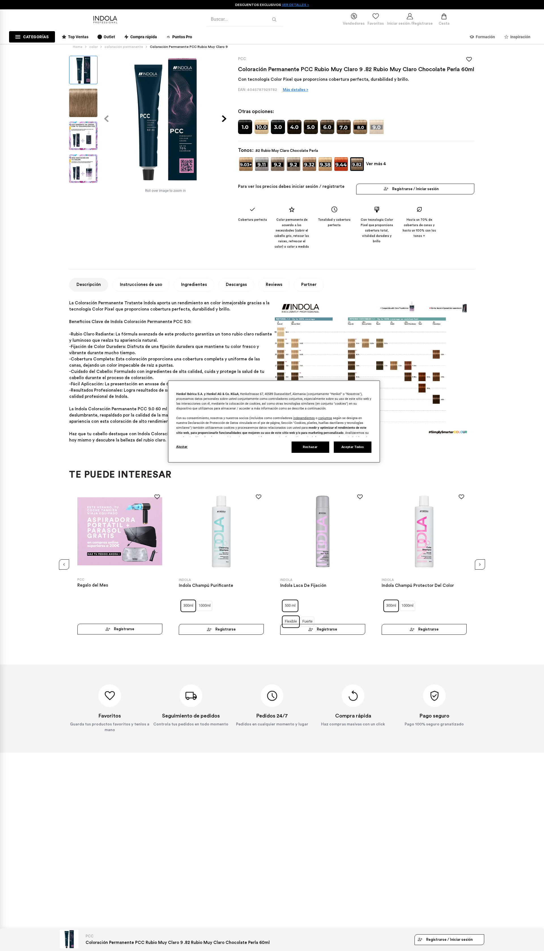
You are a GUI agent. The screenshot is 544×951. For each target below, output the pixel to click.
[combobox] (244, 19)
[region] (274, 421)
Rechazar (310, 447)
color (93, 46)
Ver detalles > (295, 5)
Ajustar (182, 447)
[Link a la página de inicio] (79, 46)
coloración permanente (124, 46)
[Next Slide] (480, 564)
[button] (246, 164)
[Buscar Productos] (275, 19)
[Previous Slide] (64, 564)
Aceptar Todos (352, 447)
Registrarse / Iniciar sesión (415, 189)
